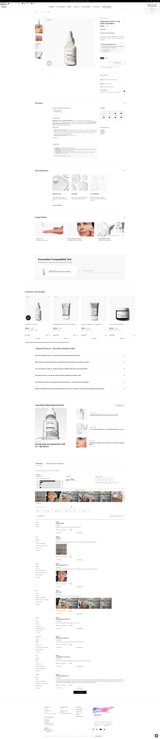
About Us (46, 709)
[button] (61, 7)
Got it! (152, 9)
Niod (10, 3)
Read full (42, 240)
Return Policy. (109, 67)
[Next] (91, 1)
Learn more (55, 137)
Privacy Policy (109, 724)
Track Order (79, 711)
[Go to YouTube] (101, 729)
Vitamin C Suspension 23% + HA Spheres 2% (91, 324)
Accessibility (46, 719)
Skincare (36, 11)
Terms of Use (96, 725)
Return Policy (62, 712)
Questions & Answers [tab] (55, 463)
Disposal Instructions (64, 710)
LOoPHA (18, 3)
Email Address (96, 717)
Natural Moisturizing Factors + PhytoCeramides (64, 324)
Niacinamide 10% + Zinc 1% (31, 324)
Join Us (45, 712)
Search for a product (89, 270)
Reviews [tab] (39, 463)
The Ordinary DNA (47, 710)
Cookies (92, 736)
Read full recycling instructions (104, 240)
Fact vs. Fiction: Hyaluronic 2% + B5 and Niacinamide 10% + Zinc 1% (107, 429)
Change (51, 729)
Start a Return (79, 709)
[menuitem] (3, 3)
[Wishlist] (124, 17)
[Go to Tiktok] (104, 729)
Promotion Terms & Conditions (66, 713)
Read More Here (119, 405)
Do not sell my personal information (83, 736)
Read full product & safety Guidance (74, 240)
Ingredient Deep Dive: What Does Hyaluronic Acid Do (104, 415)
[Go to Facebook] (93, 729)
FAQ (61, 709)
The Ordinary (4, 3)
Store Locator (79, 716)
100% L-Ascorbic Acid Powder (116, 324)
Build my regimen (57, 111)
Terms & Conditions (66, 736)
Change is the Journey (48, 723)
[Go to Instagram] (96, 729)
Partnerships (46, 722)
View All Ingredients (57, 205)
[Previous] (68, 1)
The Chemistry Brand (26, 3)
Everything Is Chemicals (48, 724)
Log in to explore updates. (80, 1)
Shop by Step (43, 11)
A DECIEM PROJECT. (98, 736)
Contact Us (105, 725)
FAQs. (117, 66)
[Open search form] (147, 1)
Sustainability (46, 720)
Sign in (77, 714)
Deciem (34, 3)
